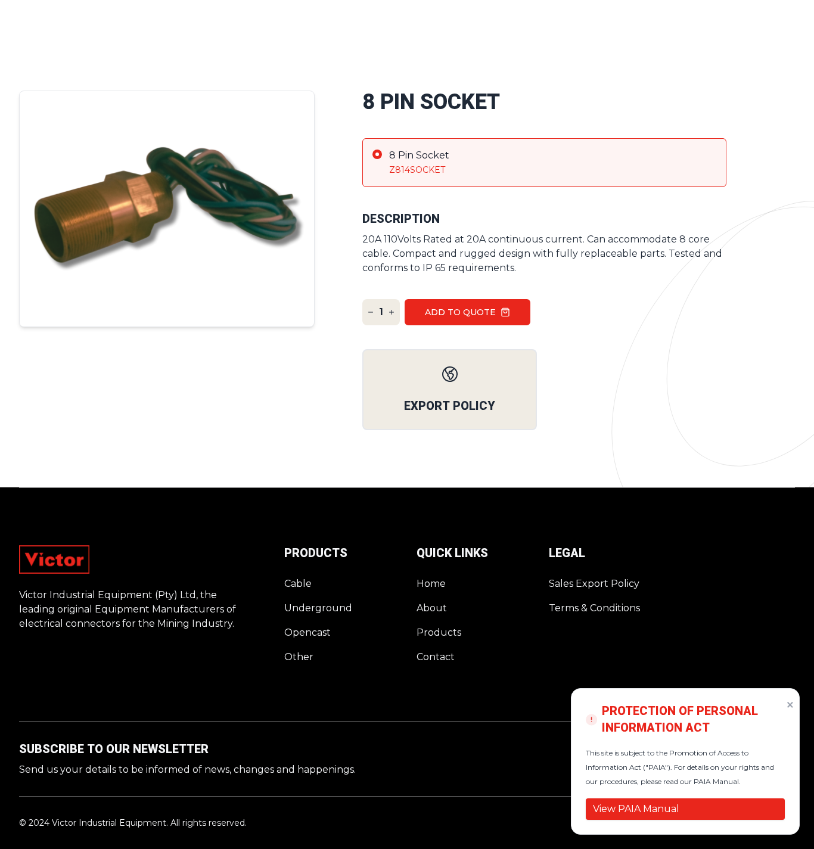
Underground (318, 608)
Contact (436, 657)
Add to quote (460, 312)
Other (298, 657)
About (432, 608)
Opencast (307, 632)
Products (439, 632)
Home (431, 583)
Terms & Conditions (594, 608)
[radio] (544, 162)
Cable (298, 583)
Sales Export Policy (594, 583)
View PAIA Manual (636, 808)
